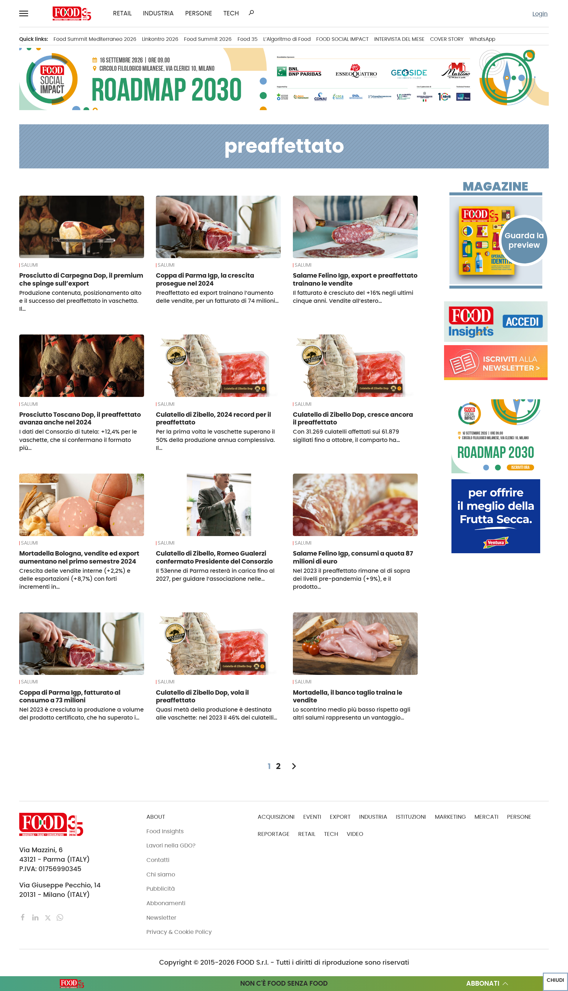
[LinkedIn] (36, 917)
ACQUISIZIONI (276, 817)
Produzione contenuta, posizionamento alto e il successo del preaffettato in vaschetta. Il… (80, 301)
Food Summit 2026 (208, 39)
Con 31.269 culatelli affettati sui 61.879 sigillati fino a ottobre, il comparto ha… (346, 436)
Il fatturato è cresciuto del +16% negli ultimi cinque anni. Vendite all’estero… (353, 297)
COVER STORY (447, 39)
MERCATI (486, 817)
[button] (24, 13)
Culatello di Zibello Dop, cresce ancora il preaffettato (353, 418)
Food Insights (165, 831)
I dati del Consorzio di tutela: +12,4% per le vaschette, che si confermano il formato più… (78, 440)
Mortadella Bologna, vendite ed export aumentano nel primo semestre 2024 (79, 557)
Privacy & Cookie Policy (179, 932)
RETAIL (122, 13)
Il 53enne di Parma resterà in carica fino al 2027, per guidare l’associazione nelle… (215, 575)
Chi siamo (160, 875)
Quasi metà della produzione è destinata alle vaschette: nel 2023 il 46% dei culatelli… (216, 714)
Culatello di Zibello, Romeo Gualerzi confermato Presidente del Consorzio (214, 557)
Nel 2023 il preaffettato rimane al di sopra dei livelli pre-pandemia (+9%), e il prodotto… (351, 579)
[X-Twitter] (48, 917)
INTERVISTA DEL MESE (399, 39)
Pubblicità (160, 889)
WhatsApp (482, 39)
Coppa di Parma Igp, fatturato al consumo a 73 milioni (69, 696)
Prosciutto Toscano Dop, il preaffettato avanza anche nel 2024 (80, 418)
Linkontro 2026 (160, 39)
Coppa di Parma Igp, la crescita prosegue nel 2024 (205, 279)
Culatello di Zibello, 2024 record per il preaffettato (213, 418)
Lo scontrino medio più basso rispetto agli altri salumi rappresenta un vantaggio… (351, 714)
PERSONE (198, 13)
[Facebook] (23, 917)
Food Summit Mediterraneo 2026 (95, 39)
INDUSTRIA (158, 13)
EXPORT (340, 817)
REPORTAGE (274, 834)
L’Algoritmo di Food (287, 39)
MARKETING (450, 817)
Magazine (495, 186)
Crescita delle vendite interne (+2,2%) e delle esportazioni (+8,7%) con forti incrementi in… (74, 579)
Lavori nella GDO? (171, 846)
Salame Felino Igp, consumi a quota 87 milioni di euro (353, 557)
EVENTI (312, 817)
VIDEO (355, 834)
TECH (231, 13)
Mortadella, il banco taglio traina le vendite (347, 696)
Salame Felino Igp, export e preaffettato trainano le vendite (355, 279)
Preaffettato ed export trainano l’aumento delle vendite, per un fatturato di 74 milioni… (217, 297)
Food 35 (248, 39)
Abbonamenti (165, 903)
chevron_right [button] (294, 766)
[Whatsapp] (60, 917)
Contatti (158, 860)
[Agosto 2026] (496, 240)
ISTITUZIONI (411, 817)
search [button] (251, 12)
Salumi (29, 265)
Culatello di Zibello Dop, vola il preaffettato (202, 696)
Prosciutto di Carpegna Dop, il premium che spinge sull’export (81, 279)
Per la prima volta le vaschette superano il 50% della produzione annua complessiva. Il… (215, 440)
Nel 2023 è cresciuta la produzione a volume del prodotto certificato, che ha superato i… (81, 714)
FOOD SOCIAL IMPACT (342, 39)
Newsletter (161, 918)
